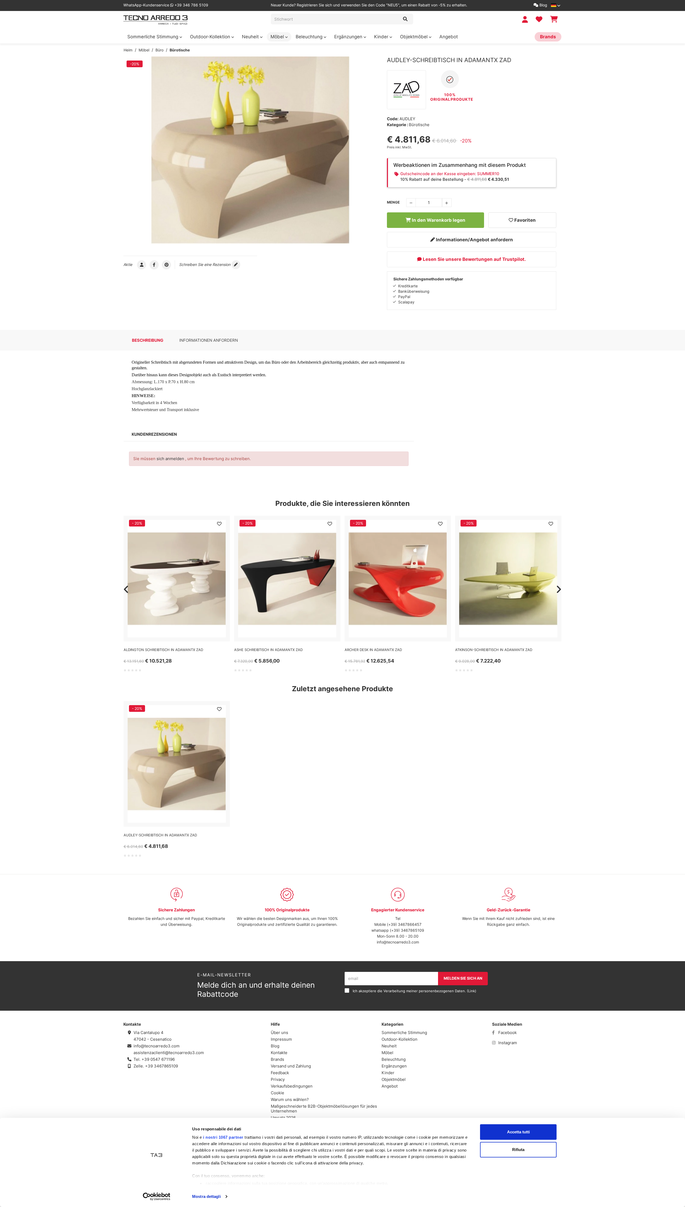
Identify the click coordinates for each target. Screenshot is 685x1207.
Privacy (278, 1079)
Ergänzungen (349, 36)
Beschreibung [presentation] (147, 340)
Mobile (380, 924)
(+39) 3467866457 (403, 924)
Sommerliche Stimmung (153, 36)
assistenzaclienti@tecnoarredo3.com (169, 1052)
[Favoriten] (219, 524)
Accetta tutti (518, 1132)
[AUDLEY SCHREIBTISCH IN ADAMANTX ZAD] (250, 150)
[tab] (147, 340)
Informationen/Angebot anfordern (474, 239)
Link (471, 991)
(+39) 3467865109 (407, 930)
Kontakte (279, 1052)
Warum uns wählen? (290, 1099)
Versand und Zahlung (291, 1066)
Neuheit (251, 36)
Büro (159, 50)
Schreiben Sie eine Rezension (205, 264)
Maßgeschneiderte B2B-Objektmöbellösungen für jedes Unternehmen (324, 1109)
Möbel (278, 36)
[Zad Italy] (406, 90)
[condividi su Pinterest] (166, 264)
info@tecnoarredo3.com (398, 942)
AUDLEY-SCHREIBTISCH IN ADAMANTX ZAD (160, 835)
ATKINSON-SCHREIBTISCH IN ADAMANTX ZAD (493, 650)
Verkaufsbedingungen (292, 1086)
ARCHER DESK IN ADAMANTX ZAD (373, 650)
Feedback (280, 1072)
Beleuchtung (310, 36)
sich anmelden (170, 458)
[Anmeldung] (525, 19)
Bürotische (180, 50)
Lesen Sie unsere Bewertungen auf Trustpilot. (474, 259)
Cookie (277, 1092)
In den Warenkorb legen (438, 220)
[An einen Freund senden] (141, 264)
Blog (542, 5)
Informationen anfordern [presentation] (208, 340)
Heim (128, 50)
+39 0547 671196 (158, 1059)
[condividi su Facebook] (154, 264)
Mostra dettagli (206, 1196)
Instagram (507, 1042)
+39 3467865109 (161, 1066)
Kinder (382, 36)
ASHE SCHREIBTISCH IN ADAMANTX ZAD (268, 650)
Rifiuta (518, 1149)
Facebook (507, 1032)
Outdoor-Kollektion (210, 36)
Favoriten (524, 220)
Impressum (281, 1039)
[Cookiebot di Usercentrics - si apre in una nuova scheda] (156, 1197)
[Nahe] (405, 19)
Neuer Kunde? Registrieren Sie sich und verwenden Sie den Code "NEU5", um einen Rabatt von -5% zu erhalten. (369, 5)
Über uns (279, 1032)
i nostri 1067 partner (223, 1137)
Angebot (448, 36)
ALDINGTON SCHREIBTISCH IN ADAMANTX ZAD (163, 650)
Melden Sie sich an (463, 978)
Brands (548, 36)
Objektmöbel (414, 36)
